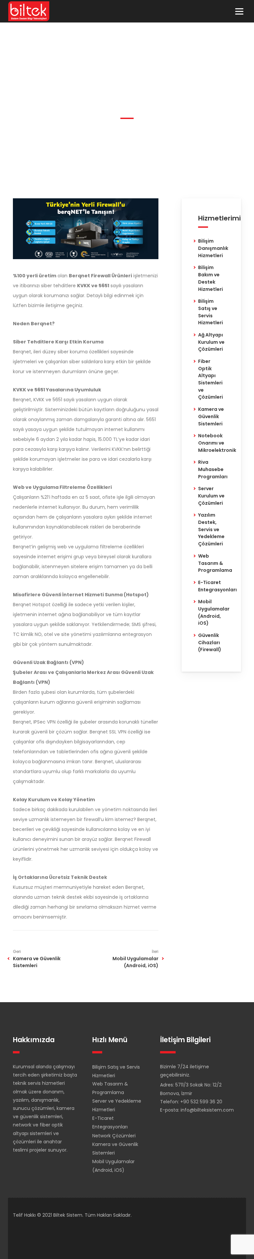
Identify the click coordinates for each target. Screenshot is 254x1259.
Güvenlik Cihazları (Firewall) (209, 642)
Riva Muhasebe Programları (213, 469)
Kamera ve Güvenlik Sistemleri (37, 962)
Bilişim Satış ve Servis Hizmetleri (210, 312)
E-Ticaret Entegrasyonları (217, 586)
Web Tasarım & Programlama (215, 563)
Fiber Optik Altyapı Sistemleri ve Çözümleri (210, 379)
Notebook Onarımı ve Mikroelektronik (217, 442)
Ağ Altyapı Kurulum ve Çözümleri (211, 342)
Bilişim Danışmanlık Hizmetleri (213, 248)
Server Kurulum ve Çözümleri (211, 495)
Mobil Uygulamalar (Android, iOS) (135, 962)
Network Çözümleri (114, 1135)
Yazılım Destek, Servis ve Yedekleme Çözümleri (211, 529)
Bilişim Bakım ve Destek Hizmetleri (210, 278)
